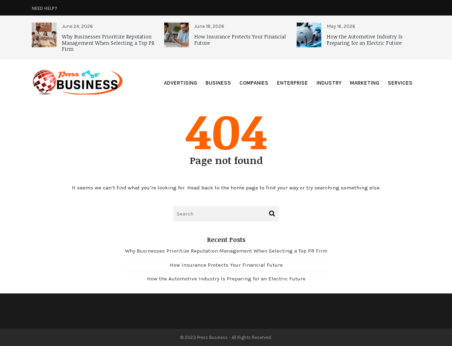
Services (400, 83)
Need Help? (44, 8)
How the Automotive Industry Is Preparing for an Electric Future (365, 39)
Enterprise (292, 83)
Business (218, 83)
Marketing (364, 83)
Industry (328, 83)
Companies (253, 83)
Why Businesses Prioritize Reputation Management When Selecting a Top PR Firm (108, 42)
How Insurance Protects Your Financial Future (240, 39)
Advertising (180, 83)
